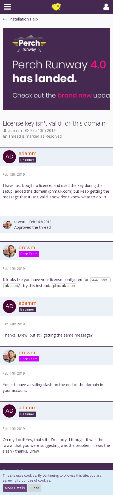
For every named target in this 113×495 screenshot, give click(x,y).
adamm (15, 130)
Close (34, 488)
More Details (15, 488)
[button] (7, 6)
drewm (20, 221)
